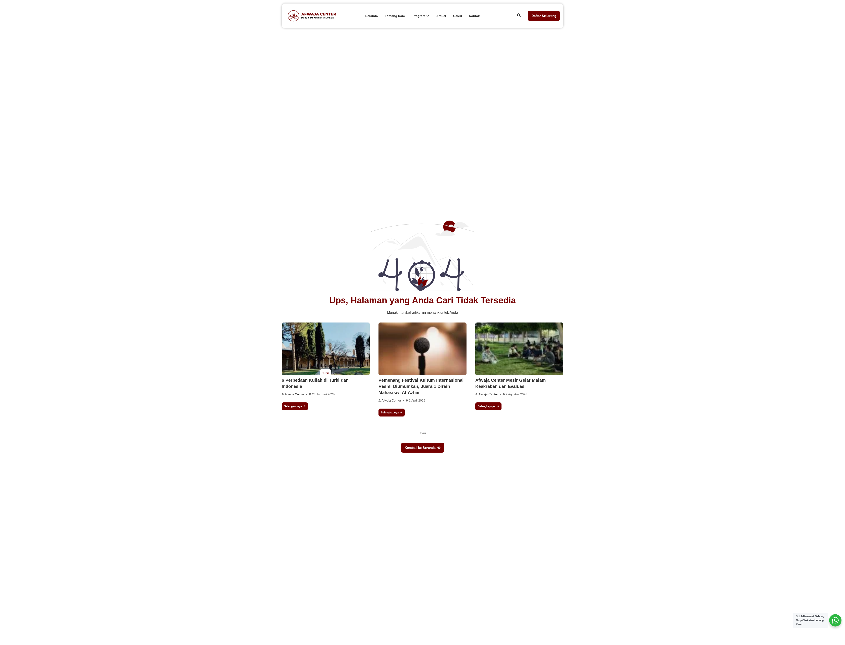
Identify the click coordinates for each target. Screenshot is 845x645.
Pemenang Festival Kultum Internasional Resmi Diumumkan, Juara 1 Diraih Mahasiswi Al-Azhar (421, 386)
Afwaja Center (294, 394)
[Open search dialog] (518, 15)
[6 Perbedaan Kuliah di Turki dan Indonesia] (326, 348)
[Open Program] (427, 16)
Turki (325, 373)
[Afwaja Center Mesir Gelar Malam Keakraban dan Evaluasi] (519, 348)
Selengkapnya (293, 406)
